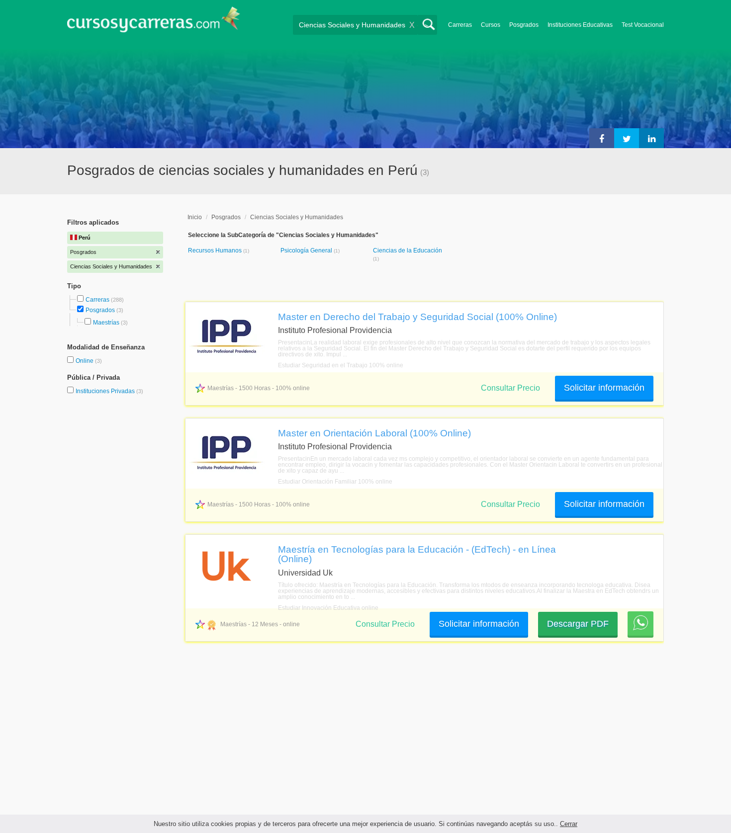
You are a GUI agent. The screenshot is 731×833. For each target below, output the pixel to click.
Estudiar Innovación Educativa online (328, 607)
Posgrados (524, 25)
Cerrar (568, 824)
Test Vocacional (643, 25)
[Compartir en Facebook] (601, 138)
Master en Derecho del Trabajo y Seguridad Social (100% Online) (417, 316)
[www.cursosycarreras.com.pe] (153, 22)
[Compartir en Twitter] (626, 138)
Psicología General (307, 250)
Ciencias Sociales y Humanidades (296, 217)
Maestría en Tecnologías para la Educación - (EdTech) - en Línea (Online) (417, 554)
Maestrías (106, 322)
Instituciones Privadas (109, 391)
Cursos (490, 25)
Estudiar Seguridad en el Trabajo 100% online (340, 365)
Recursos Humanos (215, 250)
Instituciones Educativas (580, 25)
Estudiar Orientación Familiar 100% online (335, 481)
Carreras (460, 25)
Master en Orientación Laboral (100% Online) (374, 432)
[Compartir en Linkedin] (651, 138)
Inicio (194, 217)
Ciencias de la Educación (407, 250)
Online (85, 360)
